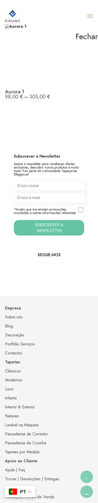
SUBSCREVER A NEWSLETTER (49, 228)
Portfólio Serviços (20, 344)
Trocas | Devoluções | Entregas (32, 479)
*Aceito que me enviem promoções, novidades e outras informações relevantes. (45, 211)
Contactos (13, 353)
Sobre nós (14, 317)
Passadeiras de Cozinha (25, 443)
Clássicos (13, 371)
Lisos (9, 389)
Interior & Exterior (20, 407)
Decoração (14, 335)
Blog (9, 326)
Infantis (11, 398)
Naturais (12, 416)
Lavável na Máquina (21, 425)
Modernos (13, 380)
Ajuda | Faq (15, 470)
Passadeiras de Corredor (26, 434)
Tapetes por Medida (22, 452)
